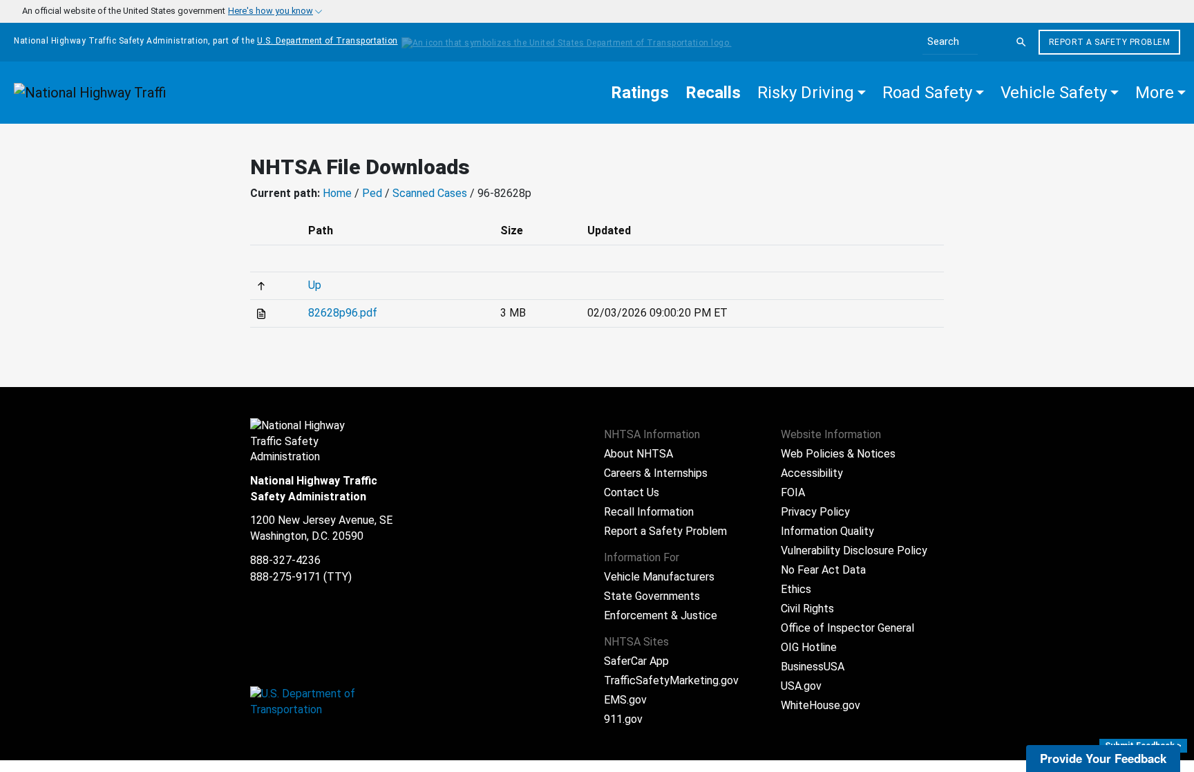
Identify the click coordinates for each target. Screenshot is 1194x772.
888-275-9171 (285, 576)
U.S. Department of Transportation (327, 41)
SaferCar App (636, 661)
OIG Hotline (809, 647)
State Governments (652, 596)
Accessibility (812, 473)
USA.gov (801, 686)
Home (337, 193)
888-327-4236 (285, 560)
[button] (811, 92)
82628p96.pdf (342, 312)
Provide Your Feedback (1103, 758)
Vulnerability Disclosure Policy (854, 550)
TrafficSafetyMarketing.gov (671, 680)
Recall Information (649, 511)
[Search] (1021, 42)
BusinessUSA (812, 666)
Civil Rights (807, 608)
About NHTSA (638, 453)
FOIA (793, 492)
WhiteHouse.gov (820, 705)
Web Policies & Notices (838, 453)
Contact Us (631, 492)
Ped (372, 193)
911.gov (623, 719)
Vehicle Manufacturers (659, 576)
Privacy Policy (815, 511)
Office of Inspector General (847, 627)
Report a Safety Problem (1110, 42)
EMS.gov (625, 699)
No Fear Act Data (823, 569)
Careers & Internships (656, 473)
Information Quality (827, 531)
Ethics (796, 589)
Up (314, 285)
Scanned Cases (429, 193)
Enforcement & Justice (660, 615)
